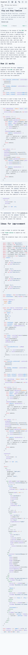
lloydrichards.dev (4, 2)
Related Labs (4, 22)
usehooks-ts (23, 213)
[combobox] (11, 5)
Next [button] (24, 25)
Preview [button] (5, 25)
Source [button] (15, 25)
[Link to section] (16, 63)
